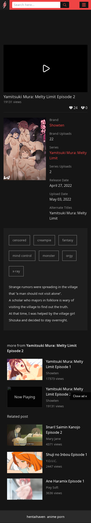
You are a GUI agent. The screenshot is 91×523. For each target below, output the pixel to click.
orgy (69, 256)
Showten (56, 125)
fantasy (67, 240)
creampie (44, 240)
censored (19, 240)
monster (49, 256)
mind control (22, 256)
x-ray (16, 271)
